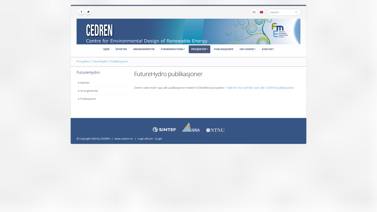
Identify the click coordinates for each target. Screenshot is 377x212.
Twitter (88, 12)
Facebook (81, 12)
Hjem (106, 49)
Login (159, 138)
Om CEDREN (247, 49)
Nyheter (121, 49)
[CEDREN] (188, 31)
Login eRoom (145, 138)
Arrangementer (144, 49)
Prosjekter (198, 49)
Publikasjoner (223, 49)
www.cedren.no (123, 138)
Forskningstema (172, 49)
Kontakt (268, 49)
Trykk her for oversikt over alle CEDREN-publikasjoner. (260, 88)
